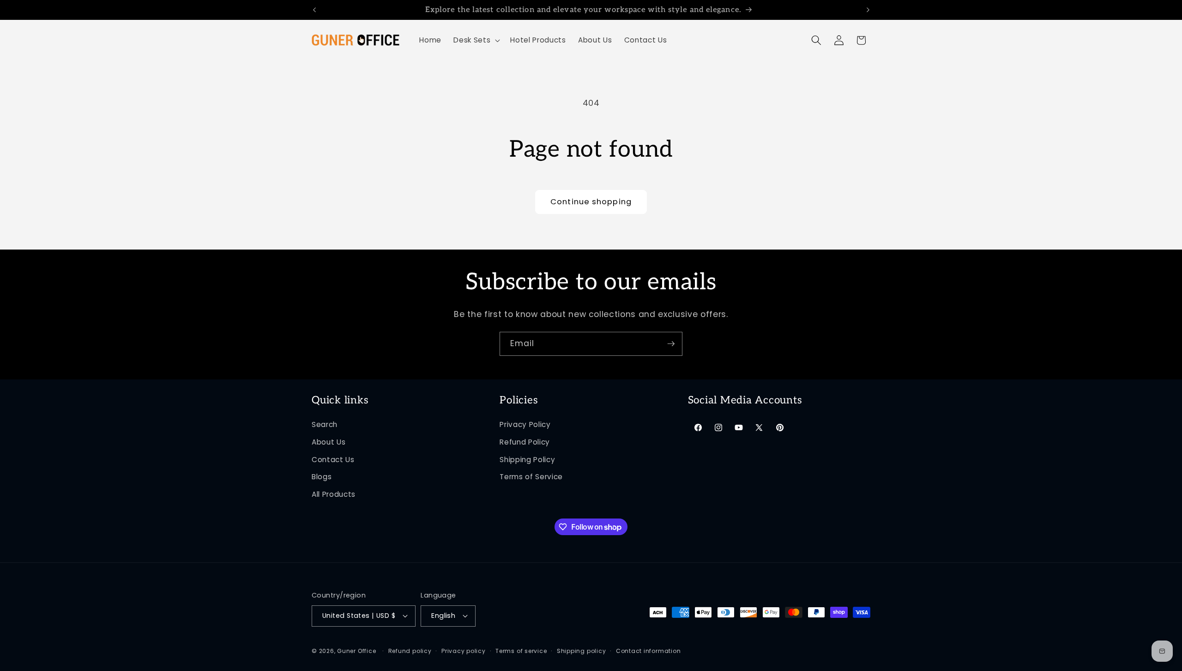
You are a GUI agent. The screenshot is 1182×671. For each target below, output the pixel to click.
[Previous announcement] (314, 9)
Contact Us (333, 459)
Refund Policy (525, 442)
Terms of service (521, 651)
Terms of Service (531, 477)
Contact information (648, 651)
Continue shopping (591, 201)
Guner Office (356, 651)
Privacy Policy (525, 424)
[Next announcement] (868, 9)
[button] (475, 40)
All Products (334, 494)
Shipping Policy (527, 459)
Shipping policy (581, 651)
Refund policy (410, 651)
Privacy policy (463, 651)
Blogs (322, 477)
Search (325, 424)
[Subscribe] (671, 344)
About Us (328, 442)
